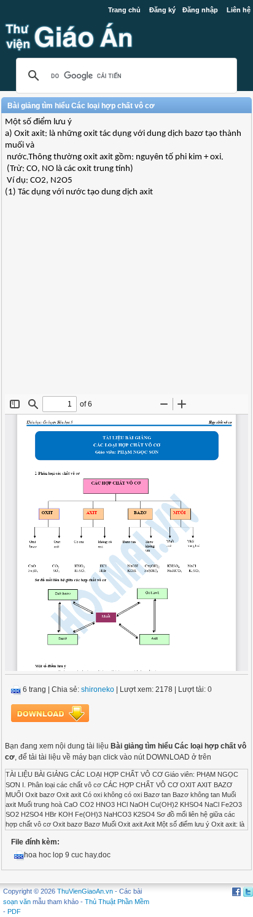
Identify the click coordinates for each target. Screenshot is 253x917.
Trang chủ (124, 10)
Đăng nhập (200, 10)
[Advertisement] (126, 305)
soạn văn (17, 901)
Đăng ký (162, 10)
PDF (14, 911)
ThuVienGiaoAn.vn (85, 891)
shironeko (97, 689)
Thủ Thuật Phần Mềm (117, 901)
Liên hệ (239, 10)
